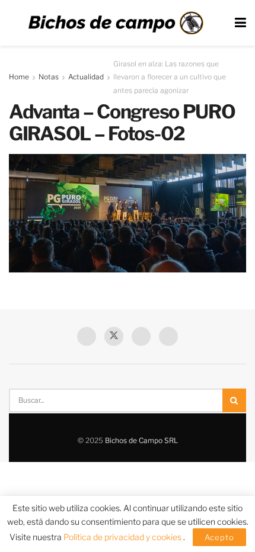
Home (19, 76)
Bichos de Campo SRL (141, 440)
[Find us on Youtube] (141, 336)
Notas (49, 76)
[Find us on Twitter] (113, 336)
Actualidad (86, 76)
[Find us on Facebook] (86, 336)
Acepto (219, 537)
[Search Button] (234, 400)
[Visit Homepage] (116, 23)
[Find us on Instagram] (168, 336)
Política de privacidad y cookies (123, 537)
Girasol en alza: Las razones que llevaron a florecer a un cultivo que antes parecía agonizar (169, 77)
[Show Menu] (240, 23)
